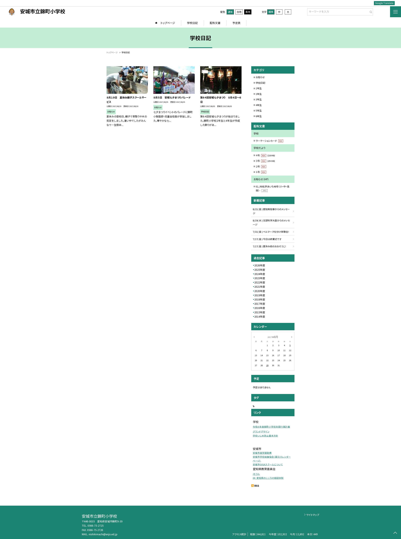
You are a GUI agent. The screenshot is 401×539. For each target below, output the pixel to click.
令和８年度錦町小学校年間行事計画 (271, 426)
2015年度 (259, 312)
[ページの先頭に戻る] (395, 533)
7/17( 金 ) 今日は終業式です (267, 239)
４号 (265, 155)
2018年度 (259, 299)
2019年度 (259, 295)
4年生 (259, 105)
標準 (270, 11)
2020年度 (259, 291)
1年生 (259, 88)
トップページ (168, 23)
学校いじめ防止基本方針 (265, 435)
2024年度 (259, 274)
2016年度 (259, 308)
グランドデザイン (261, 431)
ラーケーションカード (269, 140)
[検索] (370, 11)
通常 (230, 11)
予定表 (236, 23)
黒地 (247, 11)
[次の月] (291, 336)
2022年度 (259, 282)
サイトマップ (312, 515)
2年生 (259, 94)
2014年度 (259, 316)
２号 (260, 166)
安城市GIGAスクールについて (268, 464)
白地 (239, 11)
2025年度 (259, 270)
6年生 (259, 116)
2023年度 (259, 278)
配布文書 (215, 23)
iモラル (256, 474)
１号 (260, 172)
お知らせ (260, 77)
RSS (256, 485)
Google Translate (384, 3)
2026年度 (259, 265)
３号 (265, 160)
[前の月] (254, 336)
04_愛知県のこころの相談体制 (268, 477)
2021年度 (259, 286)
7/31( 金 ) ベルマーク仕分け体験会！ (271, 231)
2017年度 (259, 304)
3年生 (259, 99)
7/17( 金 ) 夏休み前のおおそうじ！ (269, 246)
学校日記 (192, 23)
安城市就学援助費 (262, 452)
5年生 (259, 110)
